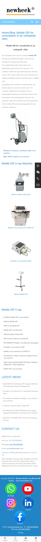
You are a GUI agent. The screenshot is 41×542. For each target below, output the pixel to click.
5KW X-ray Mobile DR (11, 326)
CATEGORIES (8, 22)
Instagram (11, 509)
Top (36, 540)
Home (5, 32)
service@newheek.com (15, 448)
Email (15, 540)
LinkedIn (28, 509)
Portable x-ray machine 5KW (20, 261)
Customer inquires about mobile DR (16, 406)
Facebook (20, 523)
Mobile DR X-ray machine (13, 369)
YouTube (28, 496)
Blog (12, 32)
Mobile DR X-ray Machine (13, 330)
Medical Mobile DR (21, 294)
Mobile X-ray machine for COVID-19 (21, 228)
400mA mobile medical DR (20, 194)
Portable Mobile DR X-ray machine (16, 317)
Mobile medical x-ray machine (18, 156)
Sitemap (20, 533)
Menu (26, 540)
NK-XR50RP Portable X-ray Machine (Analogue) (21, 343)
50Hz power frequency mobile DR (16, 338)
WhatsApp (11, 496)
